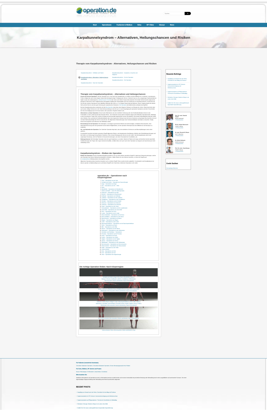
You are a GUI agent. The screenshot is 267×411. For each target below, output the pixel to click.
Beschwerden (109, 107)
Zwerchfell (136, 289)
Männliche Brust (112, 289)
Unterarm (99, 301)
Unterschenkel (105, 249)
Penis (122, 303)
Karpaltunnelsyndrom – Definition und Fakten (92, 72)
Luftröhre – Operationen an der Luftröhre (112, 197)
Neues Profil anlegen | (81, 371)
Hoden (126, 303)
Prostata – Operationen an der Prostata (112, 233)
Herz (131, 289)
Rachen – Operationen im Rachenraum (112, 194)
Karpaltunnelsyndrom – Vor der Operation (122, 77)
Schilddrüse (125, 279)
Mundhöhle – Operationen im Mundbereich (112, 189)
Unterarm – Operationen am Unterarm (111, 204)
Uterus (135, 303)
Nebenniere (99, 303)
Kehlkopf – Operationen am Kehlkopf (111, 196)
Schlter (100, 289)
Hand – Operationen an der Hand (110, 206)
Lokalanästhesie (86, 159)
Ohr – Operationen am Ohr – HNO (110, 185)
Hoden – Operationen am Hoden (110, 237)
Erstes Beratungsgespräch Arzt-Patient (120, 365)
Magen (112, 301)
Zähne (132, 277)
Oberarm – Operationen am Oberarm (111, 202)
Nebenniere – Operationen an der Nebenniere (113, 230)
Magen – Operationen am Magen (110, 220)
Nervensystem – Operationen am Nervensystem (114, 244)
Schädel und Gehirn (108, 277)
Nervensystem (108, 280)
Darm (131, 301)
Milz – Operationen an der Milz (109, 227)
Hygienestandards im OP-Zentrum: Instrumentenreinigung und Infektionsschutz (176, 86)
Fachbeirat (104, 371)
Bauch (107, 301)
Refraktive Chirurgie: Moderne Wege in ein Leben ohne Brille (92, 404)
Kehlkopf (114, 279)
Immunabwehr (130, 280)
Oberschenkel (105, 318)
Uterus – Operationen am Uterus (110, 240)
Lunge (127, 289)
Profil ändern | (91, 371)
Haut (124, 280)
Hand (104, 301)
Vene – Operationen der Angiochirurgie (111, 254)
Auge (115, 277)
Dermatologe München (172, 168)
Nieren (138, 301)
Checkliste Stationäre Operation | (84, 365)
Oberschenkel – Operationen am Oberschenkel (114, 245)
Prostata (118, 303)
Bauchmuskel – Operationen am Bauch (112, 218)
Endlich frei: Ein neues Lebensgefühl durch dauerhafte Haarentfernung (95, 407)
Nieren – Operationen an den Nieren (111, 228)
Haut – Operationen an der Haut (110, 180)
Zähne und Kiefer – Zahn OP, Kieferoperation (113, 190)
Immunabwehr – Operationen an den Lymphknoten (114, 208)
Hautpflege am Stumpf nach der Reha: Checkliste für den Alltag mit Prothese (96, 392)
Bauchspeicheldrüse (124, 301)
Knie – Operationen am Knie (109, 251)
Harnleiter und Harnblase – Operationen (112, 232)
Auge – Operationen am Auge (109, 183)
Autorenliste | (98, 371)
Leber (116, 301)
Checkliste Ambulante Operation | (101, 365)
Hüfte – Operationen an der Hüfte (110, 247)
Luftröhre (119, 279)
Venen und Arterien (117, 280)
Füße (111, 330)
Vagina (131, 303)
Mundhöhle (127, 277)
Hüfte (139, 303)
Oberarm (105, 289)
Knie (99, 318)
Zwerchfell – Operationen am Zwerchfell (112, 209)
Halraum (103, 279)
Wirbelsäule (132, 279)
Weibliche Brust (121, 289)
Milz (135, 301)
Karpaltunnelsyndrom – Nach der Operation (92, 82)
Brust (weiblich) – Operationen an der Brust (113, 216)
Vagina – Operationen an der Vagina (111, 239)
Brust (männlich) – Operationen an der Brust (113, 214)
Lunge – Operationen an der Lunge (110, 213)
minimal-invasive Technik (104, 99)
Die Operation (122, 105)
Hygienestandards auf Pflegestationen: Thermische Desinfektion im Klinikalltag (97, 400)
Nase (103, 187)
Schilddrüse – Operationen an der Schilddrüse (113, 199)
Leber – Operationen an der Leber (110, 221)
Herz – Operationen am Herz (109, 211)
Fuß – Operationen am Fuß (109, 252)
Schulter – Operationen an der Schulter (111, 201)
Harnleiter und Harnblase (109, 303)
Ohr (118, 277)
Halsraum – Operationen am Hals (110, 192)
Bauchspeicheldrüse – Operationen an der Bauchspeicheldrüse (118, 223)
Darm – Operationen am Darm (109, 225)
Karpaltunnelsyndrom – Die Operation (121, 80)
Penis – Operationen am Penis (109, 235)
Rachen (109, 279)
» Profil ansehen (179, 119)
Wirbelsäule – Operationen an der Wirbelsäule (113, 242)
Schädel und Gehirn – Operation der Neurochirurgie (115, 182)
